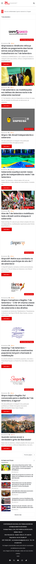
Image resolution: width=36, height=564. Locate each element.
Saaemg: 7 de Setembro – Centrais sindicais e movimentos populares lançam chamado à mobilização (17, 352)
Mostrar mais (18, 514)
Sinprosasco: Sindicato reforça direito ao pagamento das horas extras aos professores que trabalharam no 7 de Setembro (17, 50)
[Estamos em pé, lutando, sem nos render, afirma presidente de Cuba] (6, 508)
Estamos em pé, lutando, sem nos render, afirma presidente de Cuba (22, 506)
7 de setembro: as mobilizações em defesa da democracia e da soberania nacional (16, 92)
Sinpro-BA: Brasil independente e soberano (17, 136)
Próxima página (28, 454)
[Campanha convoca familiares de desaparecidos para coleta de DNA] (6, 501)
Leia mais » (6, 64)
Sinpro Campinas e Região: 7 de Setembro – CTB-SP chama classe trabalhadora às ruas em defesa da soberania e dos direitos (17, 304)
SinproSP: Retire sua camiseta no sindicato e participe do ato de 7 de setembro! (17, 261)
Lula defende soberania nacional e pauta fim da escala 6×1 (22, 491)
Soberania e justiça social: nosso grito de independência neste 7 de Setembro (17, 174)
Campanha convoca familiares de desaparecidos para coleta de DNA (23, 499)
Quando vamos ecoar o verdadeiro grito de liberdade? (16, 438)
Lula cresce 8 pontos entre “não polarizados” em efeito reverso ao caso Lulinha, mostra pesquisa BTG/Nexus (22, 467)
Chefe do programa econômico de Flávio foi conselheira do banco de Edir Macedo (22, 476)
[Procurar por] (34, 4)
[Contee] (11, 3)
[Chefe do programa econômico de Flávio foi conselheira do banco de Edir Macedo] (6, 477)
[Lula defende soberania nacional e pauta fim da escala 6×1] (6, 493)
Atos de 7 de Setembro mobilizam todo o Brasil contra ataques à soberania (17, 216)
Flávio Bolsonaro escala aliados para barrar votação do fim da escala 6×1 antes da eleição (21, 484)
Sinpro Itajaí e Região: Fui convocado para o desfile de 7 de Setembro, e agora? (17, 398)
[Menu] (2, 4)
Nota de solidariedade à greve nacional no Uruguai (17, 11)
